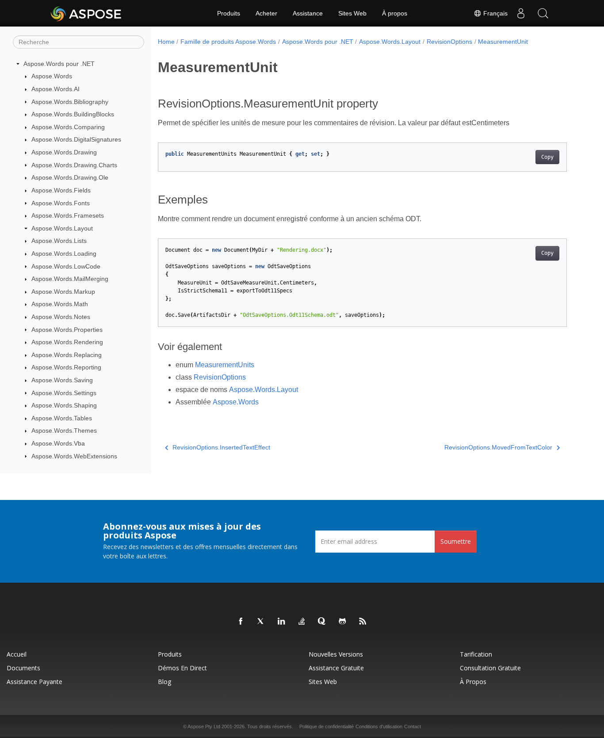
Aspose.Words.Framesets (67, 215)
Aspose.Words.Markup (63, 291)
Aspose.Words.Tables (61, 418)
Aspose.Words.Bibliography (69, 101)
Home (166, 41)
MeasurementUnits (224, 365)
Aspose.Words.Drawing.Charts (74, 165)
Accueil (17, 654)
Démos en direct (182, 668)
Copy (547, 157)
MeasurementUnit (503, 41)
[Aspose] (86, 13)
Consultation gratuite (490, 668)
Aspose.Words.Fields (61, 190)
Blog (164, 681)
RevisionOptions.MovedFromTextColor (498, 447)
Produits (228, 13)
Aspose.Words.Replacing (66, 354)
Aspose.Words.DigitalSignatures (76, 139)
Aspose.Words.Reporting (66, 367)
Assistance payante (34, 681)
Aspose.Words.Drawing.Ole (69, 177)
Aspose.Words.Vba (58, 443)
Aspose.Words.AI (55, 88)
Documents (23, 668)
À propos (394, 13)
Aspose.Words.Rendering (67, 342)
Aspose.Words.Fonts (60, 203)
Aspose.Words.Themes (64, 430)
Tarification (476, 654)
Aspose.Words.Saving (62, 380)
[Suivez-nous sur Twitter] (261, 621)
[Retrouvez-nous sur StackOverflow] (302, 621)
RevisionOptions (449, 41)
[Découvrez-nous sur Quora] (322, 621)
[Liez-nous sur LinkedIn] (281, 621)
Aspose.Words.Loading (63, 253)
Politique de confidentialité (326, 726)
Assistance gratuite (336, 668)
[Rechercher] (543, 13)
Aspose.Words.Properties (67, 329)
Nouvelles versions (336, 654)
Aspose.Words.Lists (59, 240)
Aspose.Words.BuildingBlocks (72, 114)
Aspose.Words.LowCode (65, 266)
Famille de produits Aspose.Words (228, 41)
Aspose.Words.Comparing (68, 127)
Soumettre (455, 541)
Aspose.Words (51, 76)
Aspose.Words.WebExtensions (74, 456)
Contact (412, 726)
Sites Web (352, 13)
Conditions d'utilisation (379, 726)
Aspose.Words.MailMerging (69, 278)
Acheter (266, 13)
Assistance (308, 13)
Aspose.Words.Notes (60, 316)
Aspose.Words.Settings (63, 392)
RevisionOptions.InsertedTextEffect (221, 447)
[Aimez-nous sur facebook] (241, 621)
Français (495, 13)
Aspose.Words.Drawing (64, 152)
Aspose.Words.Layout (62, 228)
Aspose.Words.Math (59, 304)
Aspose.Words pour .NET (59, 63)
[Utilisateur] (521, 13)
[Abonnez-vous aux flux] (363, 621)
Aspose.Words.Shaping (64, 405)
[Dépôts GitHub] (342, 621)
